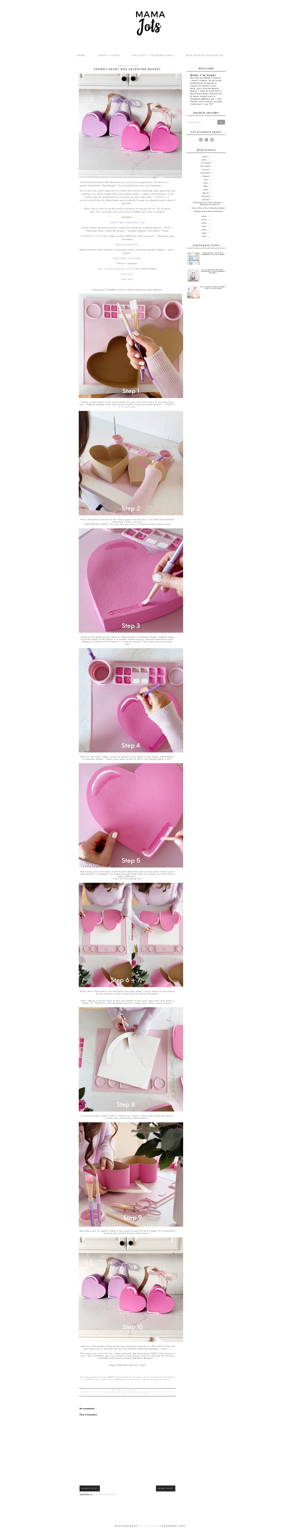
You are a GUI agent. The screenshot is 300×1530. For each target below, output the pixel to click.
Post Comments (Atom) (104, 1494)
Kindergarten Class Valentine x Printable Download (208, 204)
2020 (205, 230)
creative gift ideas (135, 1392)
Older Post (165, 1488)
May (206, 186)
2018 (204, 236)
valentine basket (139, 1393)
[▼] (201, 199)
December (206, 163)
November (206, 166)
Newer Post (89, 1488)
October (206, 170)
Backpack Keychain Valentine (208, 211)
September (206, 173)
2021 (204, 226)
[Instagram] (200, 140)
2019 (204, 233)
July (206, 180)
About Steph (109, 55)
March (206, 193)
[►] (200, 166)
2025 (204, 160)
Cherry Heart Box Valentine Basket (208, 208)
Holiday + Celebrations (152, 55)
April (206, 190)
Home (81, 55)
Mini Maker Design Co (204, 55)
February (206, 196)
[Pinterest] (206, 140)
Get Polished (149, 1526)
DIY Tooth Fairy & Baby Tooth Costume (213, 287)
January (206, 200)
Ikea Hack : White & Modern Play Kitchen (213, 253)
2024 (204, 216)
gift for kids (157, 1392)
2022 (204, 223)
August (206, 176)
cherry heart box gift (106, 1392)
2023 (204, 220)
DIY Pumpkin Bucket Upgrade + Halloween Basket (213, 271)
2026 (205, 157)
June (206, 183)
